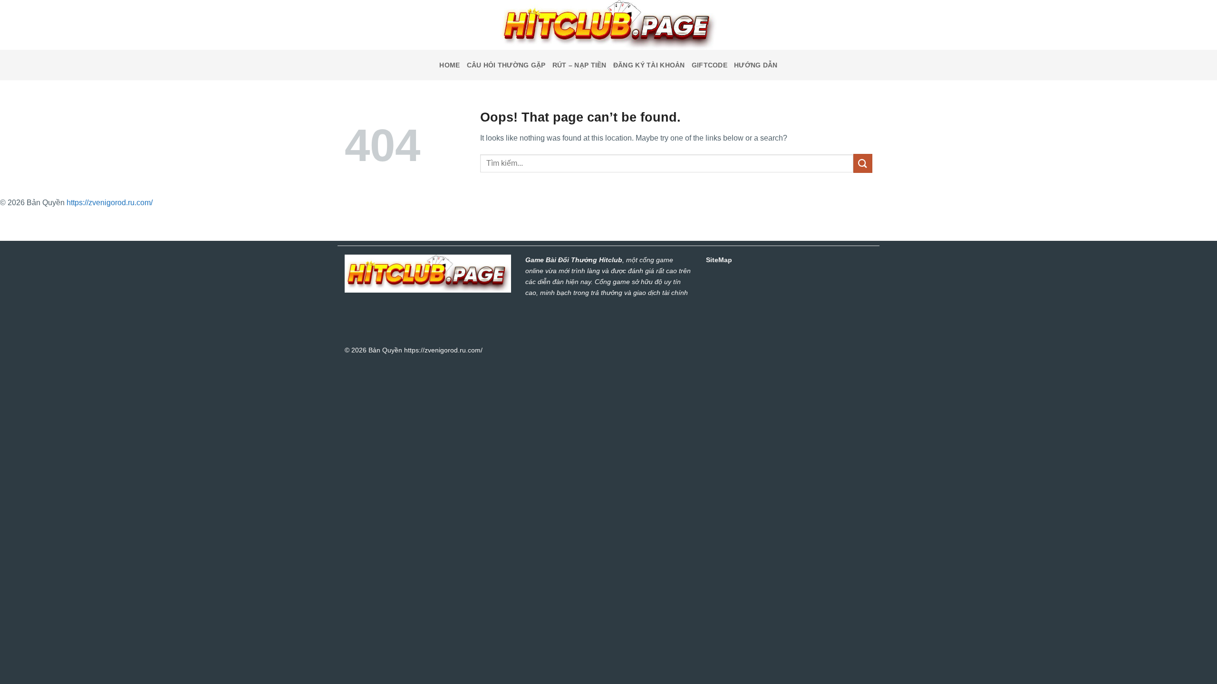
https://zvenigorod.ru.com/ (110, 203)
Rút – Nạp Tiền (579, 65)
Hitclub (610, 260)
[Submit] (862, 163)
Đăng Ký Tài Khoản (649, 65)
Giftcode (709, 65)
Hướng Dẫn (756, 65)
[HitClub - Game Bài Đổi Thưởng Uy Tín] (608, 25)
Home (449, 65)
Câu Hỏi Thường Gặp (506, 65)
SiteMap (719, 260)
